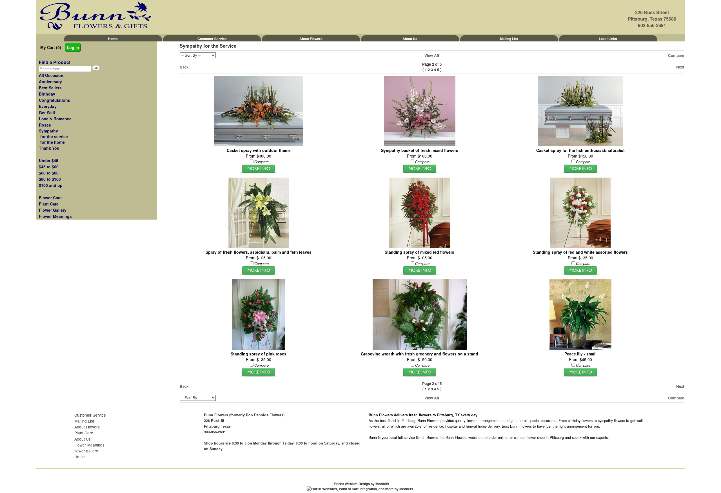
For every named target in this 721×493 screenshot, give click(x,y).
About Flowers (310, 38)
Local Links (608, 38)
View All (431, 55)
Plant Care (83, 432)
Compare (676, 55)
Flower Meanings (89, 445)
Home (113, 38)
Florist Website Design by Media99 (361, 483)
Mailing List (509, 38)
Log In (73, 47)
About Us (409, 38)
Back (184, 67)
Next (680, 67)
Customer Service (212, 38)
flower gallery (86, 451)
